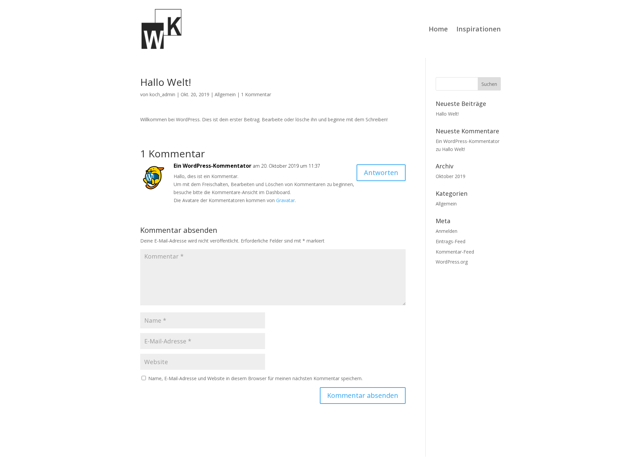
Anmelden (446, 231)
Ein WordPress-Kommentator (212, 165)
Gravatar (285, 200)
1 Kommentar (256, 94)
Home (438, 30)
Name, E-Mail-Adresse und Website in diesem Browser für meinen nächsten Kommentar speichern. (255, 378)
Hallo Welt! (447, 114)
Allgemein (225, 94)
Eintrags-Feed (450, 241)
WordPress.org (452, 262)
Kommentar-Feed (455, 252)
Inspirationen (478, 30)
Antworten (381, 172)
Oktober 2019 (450, 176)
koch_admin (162, 94)
